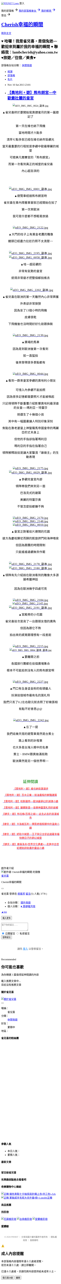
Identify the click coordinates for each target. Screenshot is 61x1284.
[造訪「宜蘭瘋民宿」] (40, 1219)
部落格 (11, 75)
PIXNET (14, 1237)
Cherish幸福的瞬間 (22, 24)
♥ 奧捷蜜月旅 (28, 906)
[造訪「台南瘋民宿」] (24, 1219)
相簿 (10, 71)
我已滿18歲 (8, 1278)
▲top (4, 912)
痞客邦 (21, 893)
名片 (10, 79)
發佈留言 (7, 937)
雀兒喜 (5, 875)
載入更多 (7, 918)
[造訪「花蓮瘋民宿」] (8, 1219)
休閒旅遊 (27, 65)
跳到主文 (6, 33)
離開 (18, 1278)
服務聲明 (34, 1240)
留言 (28, 893)
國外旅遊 (26, 902)
